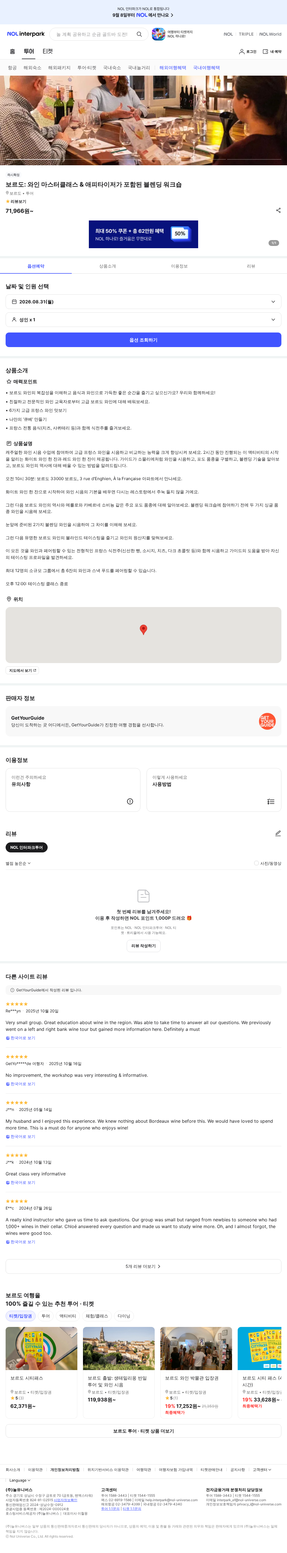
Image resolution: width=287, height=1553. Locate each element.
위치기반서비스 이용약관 (108, 1469)
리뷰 (251, 266)
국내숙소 (112, 67)
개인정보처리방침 (65, 1469)
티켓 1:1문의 (132, 1508)
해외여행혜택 (172, 67)
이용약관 (35, 1469)
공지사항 (237, 1469)
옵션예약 (35, 266)
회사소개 (13, 1469)
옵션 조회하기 (143, 340)
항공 (12, 67)
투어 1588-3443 (114, 1495)
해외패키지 (59, 67)
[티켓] (47, 51)
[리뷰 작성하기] (278, 833)
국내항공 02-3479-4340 (162, 1504)
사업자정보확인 (65, 1500)
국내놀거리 (139, 67)
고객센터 (260, 1469)
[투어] (28, 51)
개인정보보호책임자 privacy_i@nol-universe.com (243, 1504)
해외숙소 (32, 67)
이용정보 (179, 266)
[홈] (12, 51)
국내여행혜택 (206, 67)
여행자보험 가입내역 (176, 1469)
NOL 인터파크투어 (26, 847)
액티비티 (67, 1316)
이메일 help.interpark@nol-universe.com (166, 1500)
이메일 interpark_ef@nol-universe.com (236, 1500)
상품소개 (107, 266)
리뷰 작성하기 (143, 945)
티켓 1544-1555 (142, 1495)
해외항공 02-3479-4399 (120, 1504)
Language (18, 1480)
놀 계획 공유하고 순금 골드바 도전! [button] (91, 34)
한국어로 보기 (23, 1037)
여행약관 (143, 1469)
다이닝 (124, 1316)
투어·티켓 (86, 67)
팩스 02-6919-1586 (116, 1500)
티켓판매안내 (212, 1469)
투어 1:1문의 (110, 1508)
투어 (45, 1316)
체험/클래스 (97, 1316)
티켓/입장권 (20, 1316)
